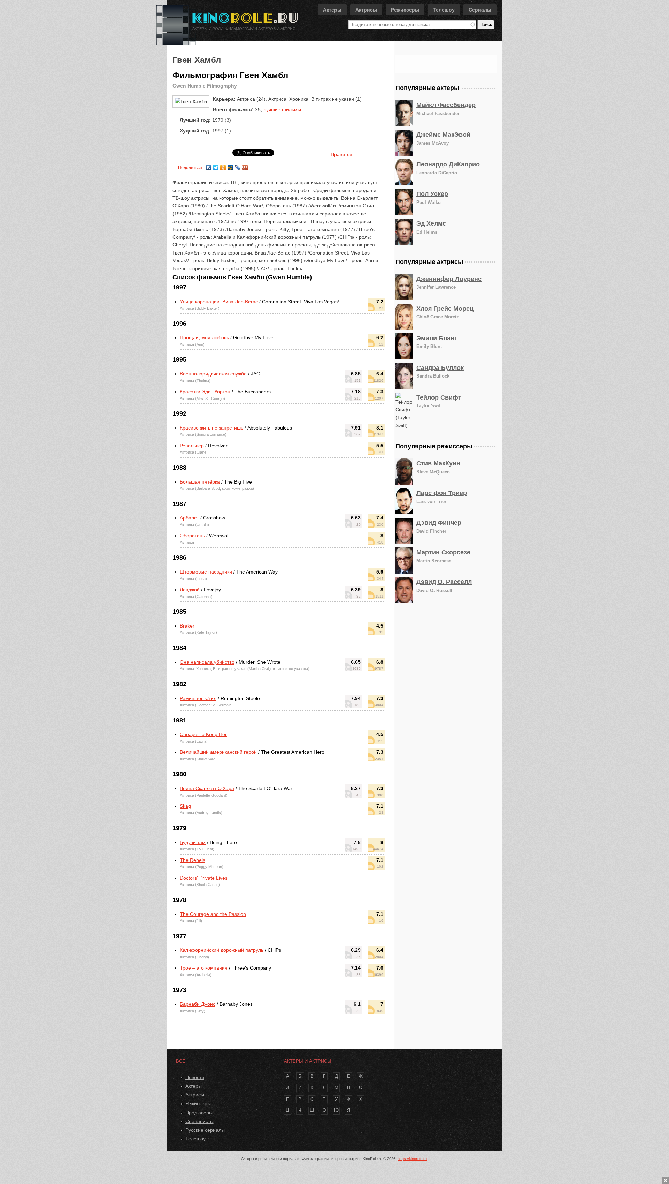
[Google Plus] (245, 166)
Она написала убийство (207, 662)
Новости (194, 1077)
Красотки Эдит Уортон (205, 391)
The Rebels (192, 860)
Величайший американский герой (218, 752)
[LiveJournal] (237, 166)
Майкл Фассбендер (446, 104)
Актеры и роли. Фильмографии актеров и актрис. (244, 28)
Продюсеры (199, 1112)
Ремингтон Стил (198, 698)
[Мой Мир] (230, 166)
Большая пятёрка (200, 482)
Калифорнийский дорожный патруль (221, 950)
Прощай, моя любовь (204, 337)
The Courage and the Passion (213, 914)
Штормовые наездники (206, 572)
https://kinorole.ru (412, 1158)
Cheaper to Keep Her (203, 734)
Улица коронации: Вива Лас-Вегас (219, 301)
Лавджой (190, 589)
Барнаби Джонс (197, 1004)
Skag (185, 806)
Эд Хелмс (431, 223)
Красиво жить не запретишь (211, 428)
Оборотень (192, 535)
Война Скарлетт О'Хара (207, 788)
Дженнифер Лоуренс (449, 278)
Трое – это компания (204, 968)
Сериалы (480, 10)
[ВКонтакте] (208, 166)
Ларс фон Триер (441, 492)
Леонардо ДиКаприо (448, 164)
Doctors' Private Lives (204, 878)
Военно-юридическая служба (213, 374)
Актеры (332, 10)
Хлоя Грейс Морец (445, 308)
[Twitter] (216, 166)
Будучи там (193, 842)
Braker (187, 626)
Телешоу (444, 10)
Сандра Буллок (440, 367)
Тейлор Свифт (438, 397)
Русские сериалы (205, 1130)
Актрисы (366, 10)
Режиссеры (405, 10)
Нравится (341, 154)
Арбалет (189, 518)
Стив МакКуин (438, 463)
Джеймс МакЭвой (443, 134)
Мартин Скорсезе (443, 552)
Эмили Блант (436, 338)
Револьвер (192, 445)
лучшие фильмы (282, 109)
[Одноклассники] (223, 166)
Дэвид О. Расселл (444, 581)
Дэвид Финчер (438, 522)
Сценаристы (199, 1121)
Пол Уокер (432, 193)
